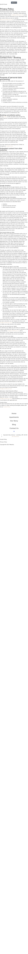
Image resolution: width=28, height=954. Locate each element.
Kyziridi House (3, 4)
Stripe (5, 116)
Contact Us (14, 428)
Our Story (14, 421)
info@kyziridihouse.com (17, 15)
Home (14, 413)
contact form (9, 146)
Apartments (14, 417)
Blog (14, 424)
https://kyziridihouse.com (6, 19)
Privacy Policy (3, 442)
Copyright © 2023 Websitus (7, 444)
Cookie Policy (6, 406)
